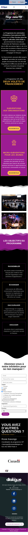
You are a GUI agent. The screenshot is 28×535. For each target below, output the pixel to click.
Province (4, 408)
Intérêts (4, 390)
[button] (14, 7)
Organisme (4, 403)
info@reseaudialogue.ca (16, 489)
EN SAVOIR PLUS (14, 128)
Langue (4, 384)
